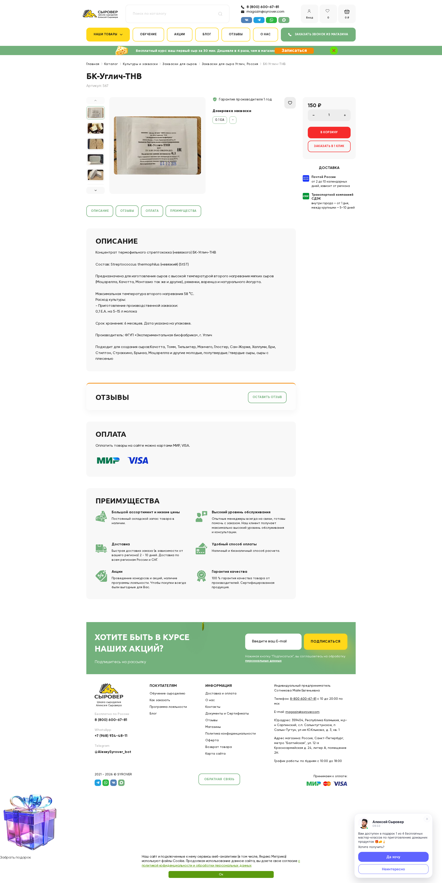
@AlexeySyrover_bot (113, 752)
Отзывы (236, 34)
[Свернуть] (427, 819)
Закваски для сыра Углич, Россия (230, 64)
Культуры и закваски (140, 64)
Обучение (148, 34)
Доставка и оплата (220, 693)
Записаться (294, 51)
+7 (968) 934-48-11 (111, 736)
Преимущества (183, 211)
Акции (179, 34)
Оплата (152, 211)
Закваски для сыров (180, 64)
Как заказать (160, 700)
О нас (265, 34)
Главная (92, 64)
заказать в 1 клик (329, 146)
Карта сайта (215, 753)
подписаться (325, 642)
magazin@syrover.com (265, 12)
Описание (100, 211)
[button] (95, 190)
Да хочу (393, 857)
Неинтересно (393, 869)
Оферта (212, 740)
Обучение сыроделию (167, 693)
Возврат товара (218, 747)
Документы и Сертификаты (227, 713)
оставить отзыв (267, 397)
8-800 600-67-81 (303, 698)
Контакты (212, 707)
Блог (207, 34)
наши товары (105, 34)
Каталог (111, 64)
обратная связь (219, 779)
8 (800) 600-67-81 (263, 7)
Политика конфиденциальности (230, 733)
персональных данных (263, 660)
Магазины (213, 727)
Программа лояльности (168, 707)
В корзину (329, 132)
